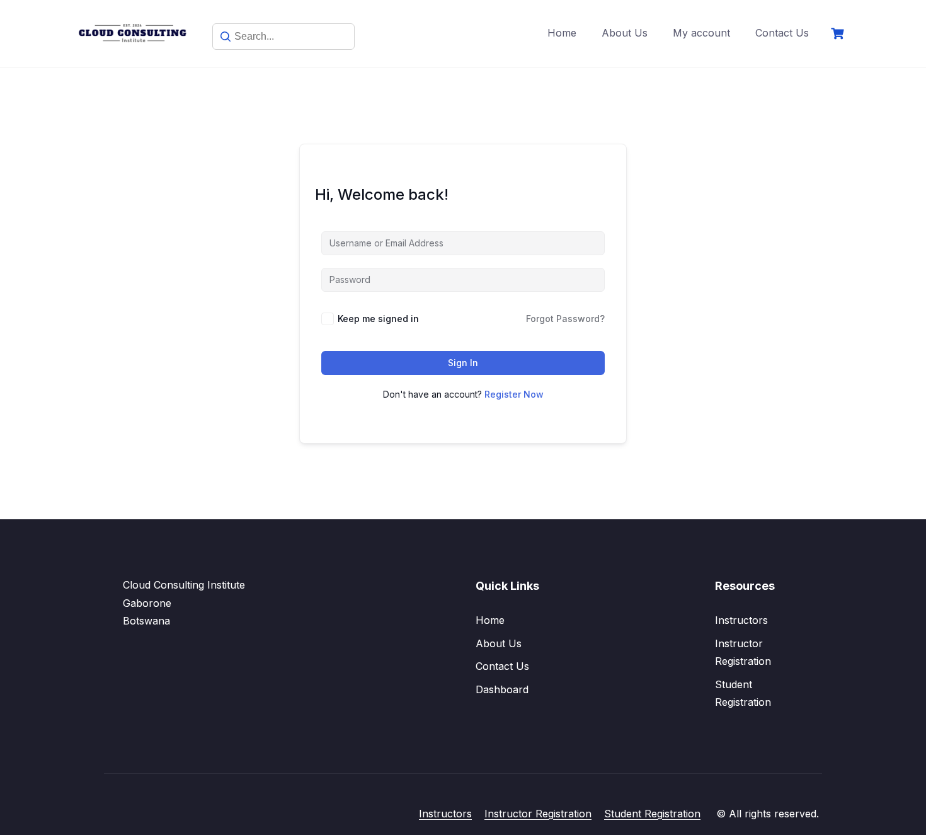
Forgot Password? (565, 318)
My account (701, 32)
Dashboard (502, 689)
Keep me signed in (378, 318)
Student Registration (652, 813)
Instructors (741, 620)
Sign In (463, 362)
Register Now (514, 394)
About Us (625, 32)
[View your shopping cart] (839, 34)
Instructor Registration (538, 813)
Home (561, 32)
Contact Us (782, 32)
